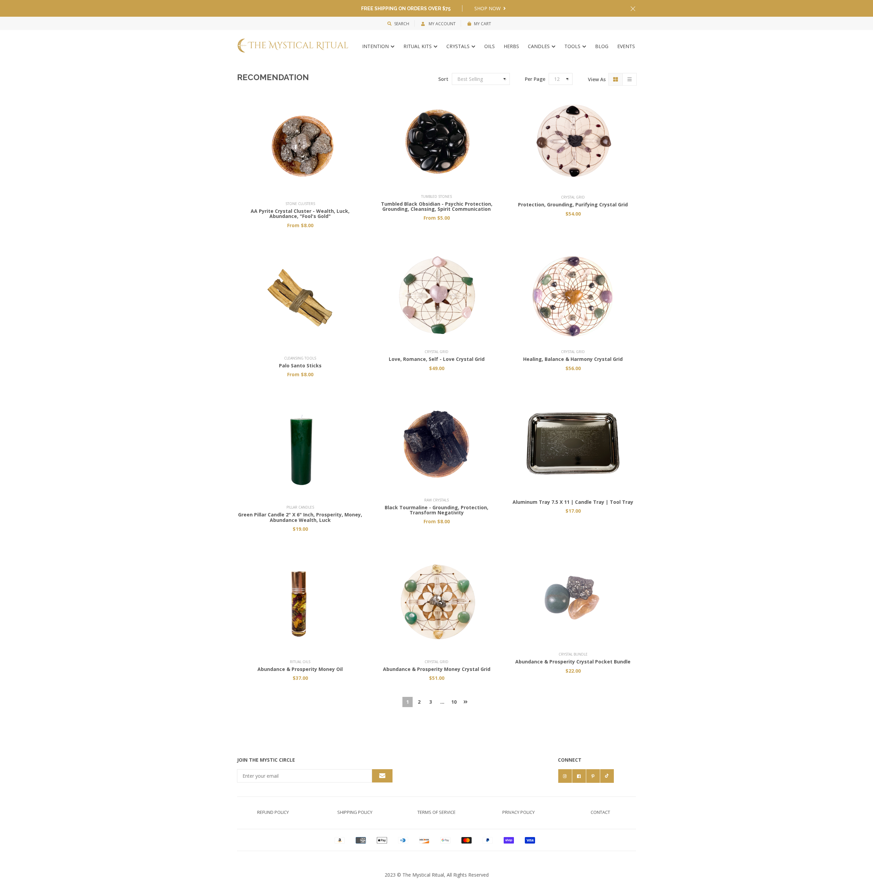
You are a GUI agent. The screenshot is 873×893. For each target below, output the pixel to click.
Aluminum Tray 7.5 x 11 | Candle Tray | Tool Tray (573, 502)
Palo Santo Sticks (300, 365)
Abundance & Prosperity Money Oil (300, 669)
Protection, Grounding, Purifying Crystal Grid (573, 204)
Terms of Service (436, 812)
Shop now (488, 8)
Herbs (511, 46)
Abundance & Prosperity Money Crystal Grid (436, 669)
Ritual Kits (418, 46)
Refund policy (273, 812)
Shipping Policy (354, 812)
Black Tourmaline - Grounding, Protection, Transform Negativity (436, 510)
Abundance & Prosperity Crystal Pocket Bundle (573, 661)
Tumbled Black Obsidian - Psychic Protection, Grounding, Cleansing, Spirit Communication (436, 206)
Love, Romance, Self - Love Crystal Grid (437, 359)
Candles (539, 46)
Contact (600, 812)
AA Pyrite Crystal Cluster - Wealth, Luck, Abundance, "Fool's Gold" (300, 213)
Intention (376, 46)
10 (454, 702)
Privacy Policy (518, 812)
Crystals (458, 46)
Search (401, 24)
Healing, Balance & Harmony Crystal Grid (573, 359)
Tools (573, 46)
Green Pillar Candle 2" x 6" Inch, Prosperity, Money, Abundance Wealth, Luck (300, 517)
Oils (489, 46)
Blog (601, 46)
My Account (442, 24)
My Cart (482, 24)
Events (626, 46)
